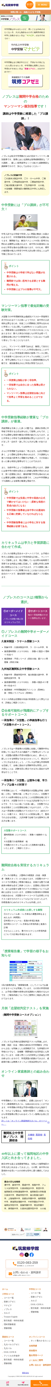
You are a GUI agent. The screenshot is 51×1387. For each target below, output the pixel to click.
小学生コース (8, 1294)
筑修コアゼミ (10, 1302)
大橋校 (31, 1135)
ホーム (5, 1289)
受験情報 (8, 1328)
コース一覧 (9, 1298)
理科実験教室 (10, 1324)
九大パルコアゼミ (12, 1344)
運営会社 (25, 1373)
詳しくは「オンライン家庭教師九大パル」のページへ (24, 1122)
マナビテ (8, 1305)
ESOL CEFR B (10, 1352)
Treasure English (10, 1317)
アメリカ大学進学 (12, 1356)
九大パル (8, 1348)
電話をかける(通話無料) (41, 1383)
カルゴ (7, 1313)
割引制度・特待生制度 (14, 1321)
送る (7, 1383)
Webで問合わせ (23, 1383)
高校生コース (8, 1337)
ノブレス (8, 1309)
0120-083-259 (27, 1263)
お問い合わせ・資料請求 (27, 1273)
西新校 (39, 1135)
